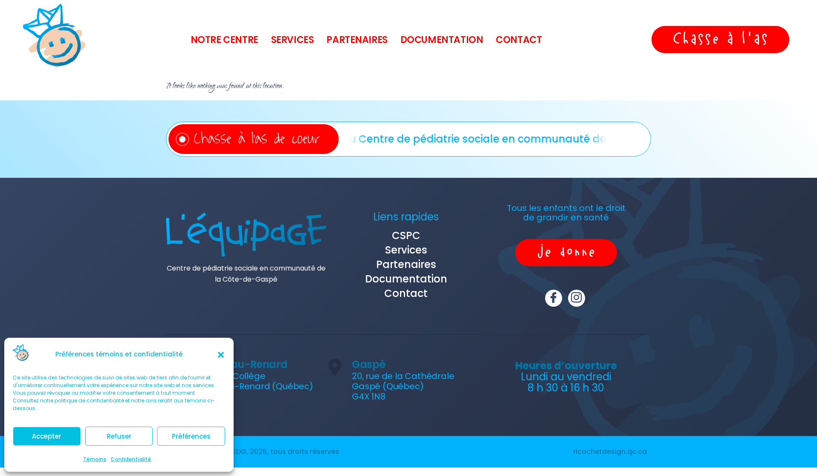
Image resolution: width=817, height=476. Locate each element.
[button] (221, 355)
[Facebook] (553, 298)
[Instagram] (576, 298)
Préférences (191, 436)
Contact (519, 39)
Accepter (46, 436)
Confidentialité (131, 459)
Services (292, 39)
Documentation (441, 39)
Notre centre (224, 39)
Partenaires (356, 39)
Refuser (119, 436)
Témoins (94, 459)
